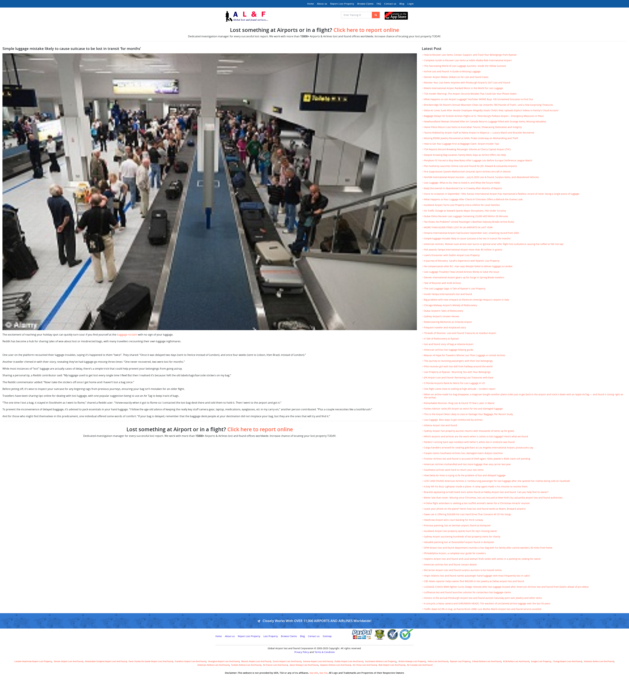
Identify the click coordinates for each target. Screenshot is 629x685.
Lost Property (270, 636)
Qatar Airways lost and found (304, 665)
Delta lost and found (438, 661)
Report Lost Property (342, 3)
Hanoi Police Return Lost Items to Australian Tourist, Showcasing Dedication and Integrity (473, 127)
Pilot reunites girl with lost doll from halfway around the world (458, 366)
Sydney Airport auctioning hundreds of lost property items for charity (462, 536)
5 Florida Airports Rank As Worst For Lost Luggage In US (454, 383)
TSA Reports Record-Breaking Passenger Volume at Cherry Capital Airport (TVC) (467, 149)
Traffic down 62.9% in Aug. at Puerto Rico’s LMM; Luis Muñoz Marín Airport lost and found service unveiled (482, 609)
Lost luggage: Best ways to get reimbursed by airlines (453, 419)
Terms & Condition (324, 652)
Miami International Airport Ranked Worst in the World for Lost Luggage (463, 88)
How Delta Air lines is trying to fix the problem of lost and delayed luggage (464, 475)
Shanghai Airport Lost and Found (223, 661)
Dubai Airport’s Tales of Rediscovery (443, 310)
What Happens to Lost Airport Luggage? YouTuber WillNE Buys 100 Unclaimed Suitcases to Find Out (478, 99)
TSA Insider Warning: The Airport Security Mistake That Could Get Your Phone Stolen (470, 93)
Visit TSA (323, 673)
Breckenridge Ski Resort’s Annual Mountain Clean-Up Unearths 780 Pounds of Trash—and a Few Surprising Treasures (488, 104)
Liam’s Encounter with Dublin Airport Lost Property (452, 255)
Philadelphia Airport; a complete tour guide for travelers (455, 553)
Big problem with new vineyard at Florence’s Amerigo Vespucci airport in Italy (466, 299)
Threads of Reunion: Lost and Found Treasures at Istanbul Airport (460, 333)
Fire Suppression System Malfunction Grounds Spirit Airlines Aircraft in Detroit (467, 171)
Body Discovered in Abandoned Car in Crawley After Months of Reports (463, 188)
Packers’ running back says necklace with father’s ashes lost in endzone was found (469, 442)
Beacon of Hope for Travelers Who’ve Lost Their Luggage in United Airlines (464, 355)
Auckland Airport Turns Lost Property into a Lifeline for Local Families (462, 205)
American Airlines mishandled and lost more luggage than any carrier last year (467, 464)
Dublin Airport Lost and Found (348, 661)
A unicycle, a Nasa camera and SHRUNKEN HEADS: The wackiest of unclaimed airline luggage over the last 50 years (487, 603)
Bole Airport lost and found (392, 665)
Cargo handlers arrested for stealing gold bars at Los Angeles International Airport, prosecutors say (478, 447)
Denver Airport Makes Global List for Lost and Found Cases (456, 77)
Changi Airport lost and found (567, 661)
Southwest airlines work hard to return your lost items (454, 469)
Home (310, 3)
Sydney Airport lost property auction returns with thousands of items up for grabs (469, 430)
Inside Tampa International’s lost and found (448, 294)
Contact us (390, 3)
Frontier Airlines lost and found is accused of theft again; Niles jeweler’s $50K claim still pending (477, 458)
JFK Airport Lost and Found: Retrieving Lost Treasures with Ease (458, 377)
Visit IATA (314, 673)
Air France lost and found (275, 665)
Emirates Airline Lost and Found (599, 661)
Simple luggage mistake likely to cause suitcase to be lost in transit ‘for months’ (467, 238)
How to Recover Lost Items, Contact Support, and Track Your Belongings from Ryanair (470, 54)
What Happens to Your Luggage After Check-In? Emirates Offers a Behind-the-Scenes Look (473, 199)
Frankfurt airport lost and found (190, 661)
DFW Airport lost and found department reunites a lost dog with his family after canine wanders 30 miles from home (488, 547)
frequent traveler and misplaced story (445, 327)
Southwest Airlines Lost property (380, 661)
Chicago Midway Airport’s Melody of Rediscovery (450, 305)
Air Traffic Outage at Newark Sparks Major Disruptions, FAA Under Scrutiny (465, 210)
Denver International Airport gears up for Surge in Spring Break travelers (464, 277)
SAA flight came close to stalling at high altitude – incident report (459, 388)
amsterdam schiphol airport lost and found (106, 661)
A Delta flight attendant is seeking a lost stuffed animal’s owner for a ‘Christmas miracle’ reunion (477, 503)
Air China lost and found (365, 665)
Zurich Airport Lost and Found (287, 661)
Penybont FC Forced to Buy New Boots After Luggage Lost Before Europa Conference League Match (478, 160)
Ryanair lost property (460, 661)
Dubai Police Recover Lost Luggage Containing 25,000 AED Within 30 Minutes (466, 216)
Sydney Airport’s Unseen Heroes (441, 316)
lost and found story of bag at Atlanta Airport (448, 344)
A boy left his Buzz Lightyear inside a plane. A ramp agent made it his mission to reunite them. (476, 486)
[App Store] (399, 16)
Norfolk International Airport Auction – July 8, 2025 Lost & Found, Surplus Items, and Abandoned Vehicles (481, 177)
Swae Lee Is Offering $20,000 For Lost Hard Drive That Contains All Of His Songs (467, 514)
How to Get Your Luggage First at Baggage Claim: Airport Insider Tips (461, 143)
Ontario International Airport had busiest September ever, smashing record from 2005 (471, 232)
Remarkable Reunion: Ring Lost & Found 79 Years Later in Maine (459, 403)
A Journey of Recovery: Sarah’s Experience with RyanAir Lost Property (461, 260)
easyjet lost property (541, 661)
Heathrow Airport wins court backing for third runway (453, 519)
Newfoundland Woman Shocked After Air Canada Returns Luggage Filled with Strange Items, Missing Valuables (485, 121)
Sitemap (327, 636)
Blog (401, 3)
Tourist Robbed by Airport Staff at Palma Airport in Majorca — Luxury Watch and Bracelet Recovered (479, 132)
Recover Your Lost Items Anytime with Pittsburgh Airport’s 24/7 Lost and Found (467, 82)
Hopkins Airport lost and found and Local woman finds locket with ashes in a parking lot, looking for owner (482, 558)
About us (322, 3)
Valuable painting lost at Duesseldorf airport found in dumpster (459, 542)
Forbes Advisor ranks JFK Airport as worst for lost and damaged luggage (463, 408)
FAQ (379, 3)
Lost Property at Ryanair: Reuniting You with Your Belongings (457, 372)
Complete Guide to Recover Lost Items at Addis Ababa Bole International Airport (468, 60)
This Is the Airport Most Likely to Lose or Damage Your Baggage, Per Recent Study (468, 414)
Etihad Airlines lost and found (486, 661)
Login (410, 3)
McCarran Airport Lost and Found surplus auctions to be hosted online (463, 570)
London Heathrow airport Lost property (33, 661)
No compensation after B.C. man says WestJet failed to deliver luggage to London (468, 266)
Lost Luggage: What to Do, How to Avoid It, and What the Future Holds (462, 182)
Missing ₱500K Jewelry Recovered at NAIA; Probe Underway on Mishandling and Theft (471, 138)
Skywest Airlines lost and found (335, 665)
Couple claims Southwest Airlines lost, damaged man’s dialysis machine (463, 453)
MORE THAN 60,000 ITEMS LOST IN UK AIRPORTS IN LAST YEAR (458, 227)
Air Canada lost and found (419, 665)
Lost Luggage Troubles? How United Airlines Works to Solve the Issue (461, 271)
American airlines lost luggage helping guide (448, 349)
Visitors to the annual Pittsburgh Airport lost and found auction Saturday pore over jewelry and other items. (483, 597)
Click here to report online (366, 30)
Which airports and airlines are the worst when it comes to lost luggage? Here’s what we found (476, 436)
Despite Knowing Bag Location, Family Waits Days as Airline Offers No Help (465, 154)
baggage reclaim (127, 334)
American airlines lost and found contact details (450, 564)
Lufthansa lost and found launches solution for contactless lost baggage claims (467, 592)
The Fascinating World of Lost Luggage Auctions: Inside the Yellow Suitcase (465, 65)
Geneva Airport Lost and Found (318, 661)
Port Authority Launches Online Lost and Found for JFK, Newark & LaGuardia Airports (470, 166)
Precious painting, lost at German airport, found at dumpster (457, 525)
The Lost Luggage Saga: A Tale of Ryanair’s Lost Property (454, 288)
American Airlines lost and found (213, 665)
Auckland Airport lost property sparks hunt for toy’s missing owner (460, 531)
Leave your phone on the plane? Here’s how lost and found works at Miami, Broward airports (475, 508)
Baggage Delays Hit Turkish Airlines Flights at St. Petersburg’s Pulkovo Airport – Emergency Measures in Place (484, 116)
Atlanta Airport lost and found (440, 425)
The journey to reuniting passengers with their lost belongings (458, 360)
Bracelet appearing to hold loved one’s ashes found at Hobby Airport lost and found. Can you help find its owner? (486, 492)
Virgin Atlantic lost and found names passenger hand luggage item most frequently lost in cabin (477, 575)
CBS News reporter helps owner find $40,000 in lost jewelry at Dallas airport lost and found (474, 581)
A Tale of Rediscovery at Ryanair (441, 338)
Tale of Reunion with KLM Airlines (442, 283)
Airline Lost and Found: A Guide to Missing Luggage (452, 71)
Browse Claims (365, 3)
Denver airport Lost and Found (68, 661)
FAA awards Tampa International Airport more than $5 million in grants (463, 249)
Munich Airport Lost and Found (256, 661)
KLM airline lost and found (516, 661)
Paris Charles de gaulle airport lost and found (151, 661)
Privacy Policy (301, 652)
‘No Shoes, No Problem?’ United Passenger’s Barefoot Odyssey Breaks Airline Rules (469, 221)
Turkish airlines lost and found (246, 665)
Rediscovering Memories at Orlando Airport (448, 321)
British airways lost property (412, 661)
